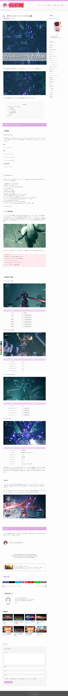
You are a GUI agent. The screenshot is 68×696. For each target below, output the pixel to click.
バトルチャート (13, 109)
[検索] (64, 0)
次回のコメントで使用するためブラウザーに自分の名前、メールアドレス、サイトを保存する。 (21, 678)
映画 (52, 77)
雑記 (52, 94)
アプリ (52, 54)
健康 (52, 88)
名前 (5, 666)
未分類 (52, 81)
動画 (52, 71)
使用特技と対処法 (13, 112)
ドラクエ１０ (54, 62)
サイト (5, 674)
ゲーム (5, 18)
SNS (52, 45)
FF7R (8, 18)
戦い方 (11, 113)
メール (5, 670)
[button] (6, 582)
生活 (52, 86)
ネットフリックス (54, 75)
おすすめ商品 (53, 49)
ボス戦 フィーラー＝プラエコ (14, 106)
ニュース (53, 69)
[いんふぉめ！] (13, 5)
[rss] (63, 0)
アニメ (52, 51)
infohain (8, 603)
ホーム (30, 692)
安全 (52, 90)
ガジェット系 (53, 56)
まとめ (9, 115)
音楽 (52, 96)
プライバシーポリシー (35, 692)
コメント (6, 652)
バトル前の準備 (13, 111)
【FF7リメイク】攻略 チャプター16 (21, 566)
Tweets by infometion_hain (53, 18)
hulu (52, 73)
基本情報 (11, 108)
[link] (16, 602)
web (52, 47)
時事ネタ (53, 79)
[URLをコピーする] (43, 582)
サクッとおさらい (54, 66)
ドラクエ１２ (53, 64)
